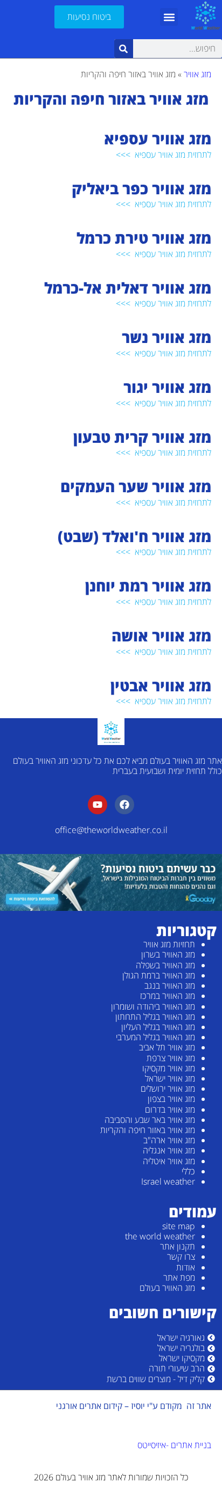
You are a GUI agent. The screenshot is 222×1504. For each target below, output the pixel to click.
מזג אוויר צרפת (171, 1058)
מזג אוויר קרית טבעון (140, 437)
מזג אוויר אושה (159, 635)
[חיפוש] (123, 48)
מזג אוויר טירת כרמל (142, 238)
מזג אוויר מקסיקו (168, 1068)
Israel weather (168, 1181)
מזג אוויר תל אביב (167, 1047)
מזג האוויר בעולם (167, 1288)
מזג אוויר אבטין (159, 685)
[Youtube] (97, 804)
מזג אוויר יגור (165, 387)
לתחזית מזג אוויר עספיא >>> (163, 154)
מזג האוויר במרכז (167, 996)
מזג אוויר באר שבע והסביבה (150, 1120)
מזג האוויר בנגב (169, 985)
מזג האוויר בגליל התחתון (155, 1017)
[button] (169, 17)
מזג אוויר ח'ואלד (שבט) (132, 536)
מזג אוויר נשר (164, 337)
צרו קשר (181, 1256)
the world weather (160, 1236)
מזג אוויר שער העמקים (134, 486)
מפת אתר (179, 1277)
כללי (188, 1171)
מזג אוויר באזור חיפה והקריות (147, 1130)
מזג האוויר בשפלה (165, 965)
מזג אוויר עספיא (155, 138)
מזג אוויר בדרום (170, 1109)
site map (178, 1226)
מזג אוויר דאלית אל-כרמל (125, 288)
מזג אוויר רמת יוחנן (146, 585)
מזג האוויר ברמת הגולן (158, 975)
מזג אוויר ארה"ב (169, 1140)
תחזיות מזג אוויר (169, 944)
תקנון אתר (177, 1246)
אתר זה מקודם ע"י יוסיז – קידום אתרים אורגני (133, 1406)
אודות (185, 1267)
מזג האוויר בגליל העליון (158, 1027)
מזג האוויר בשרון (168, 954)
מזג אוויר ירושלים (168, 1088)
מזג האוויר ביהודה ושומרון (153, 1006)
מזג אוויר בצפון (171, 1099)
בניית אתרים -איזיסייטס (174, 1445)
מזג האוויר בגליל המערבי (155, 1037)
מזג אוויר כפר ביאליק (139, 188)
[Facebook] (124, 804)
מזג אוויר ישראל (170, 1078)
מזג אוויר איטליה (169, 1161)
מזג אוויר (197, 74)
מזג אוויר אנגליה (169, 1150)
